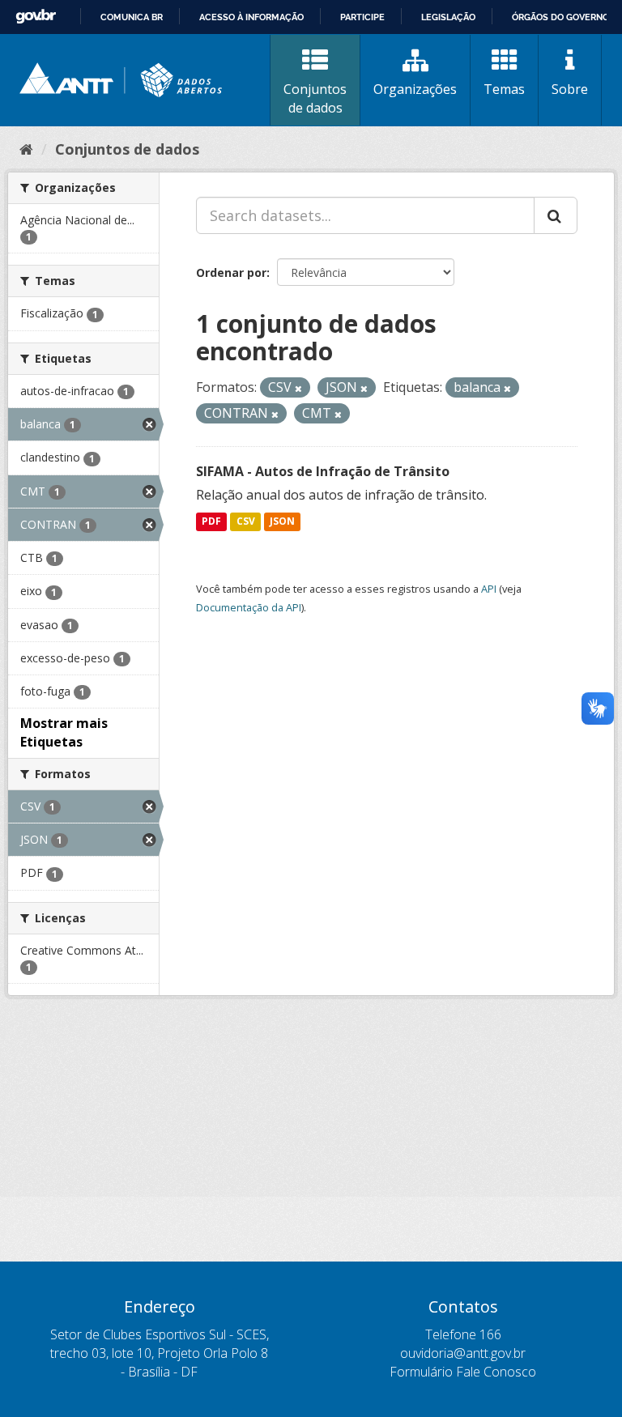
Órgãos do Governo (560, 17)
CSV (245, 522)
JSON (282, 522)
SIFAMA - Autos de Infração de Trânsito (322, 471)
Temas (504, 89)
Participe (362, 17)
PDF (211, 522)
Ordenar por (231, 272)
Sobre (570, 89)
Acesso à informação (251, 17)
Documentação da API (248, 607)
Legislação (448, 17)
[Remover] (298, 388)
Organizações (415, 89)
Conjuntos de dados (315, 98)
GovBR (35, 16)
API (488, 588)
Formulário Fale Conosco (463, 1372)
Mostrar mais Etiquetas (64, 732)
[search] (555, 215)
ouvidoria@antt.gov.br (463, 1353)
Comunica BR (131, 17)
